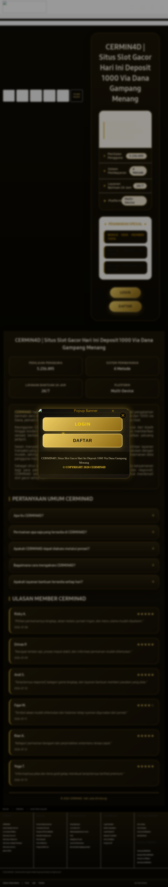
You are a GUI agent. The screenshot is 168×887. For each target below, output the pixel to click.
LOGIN (83, 424)
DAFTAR (82, 440)
